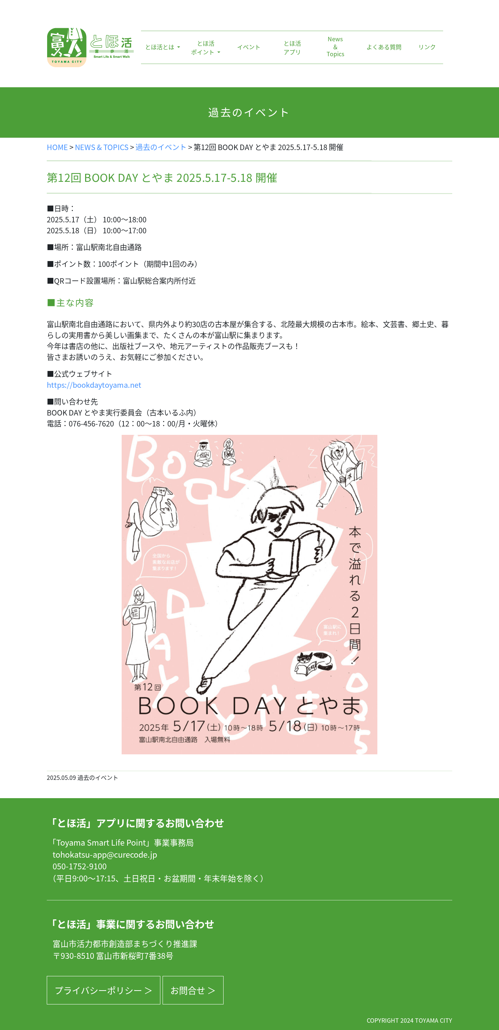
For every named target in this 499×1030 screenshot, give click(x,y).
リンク (427, 46)
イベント (248, 46)
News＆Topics (335, 46)
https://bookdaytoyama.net (94, 384)
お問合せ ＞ (193, 990)
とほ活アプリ (292, 47)
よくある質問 (383, 46)
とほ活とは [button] (160, 46)
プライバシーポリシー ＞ (103, 990)
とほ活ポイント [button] (203, 47)
